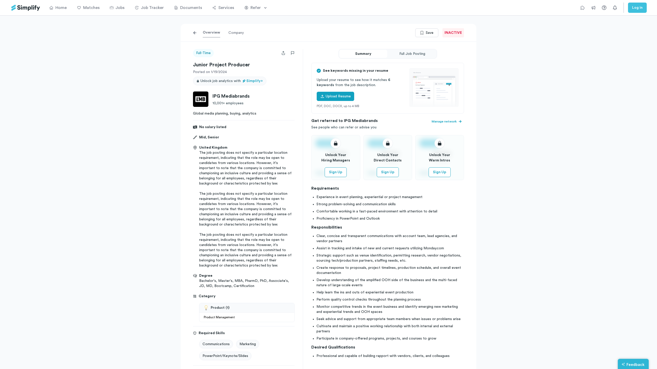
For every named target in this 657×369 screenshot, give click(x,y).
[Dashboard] (25, 8)
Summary (363, 54)
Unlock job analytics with (231, 81)
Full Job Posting (412, 54)
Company (236, 33)
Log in (637, 7)
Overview (211, 32)
